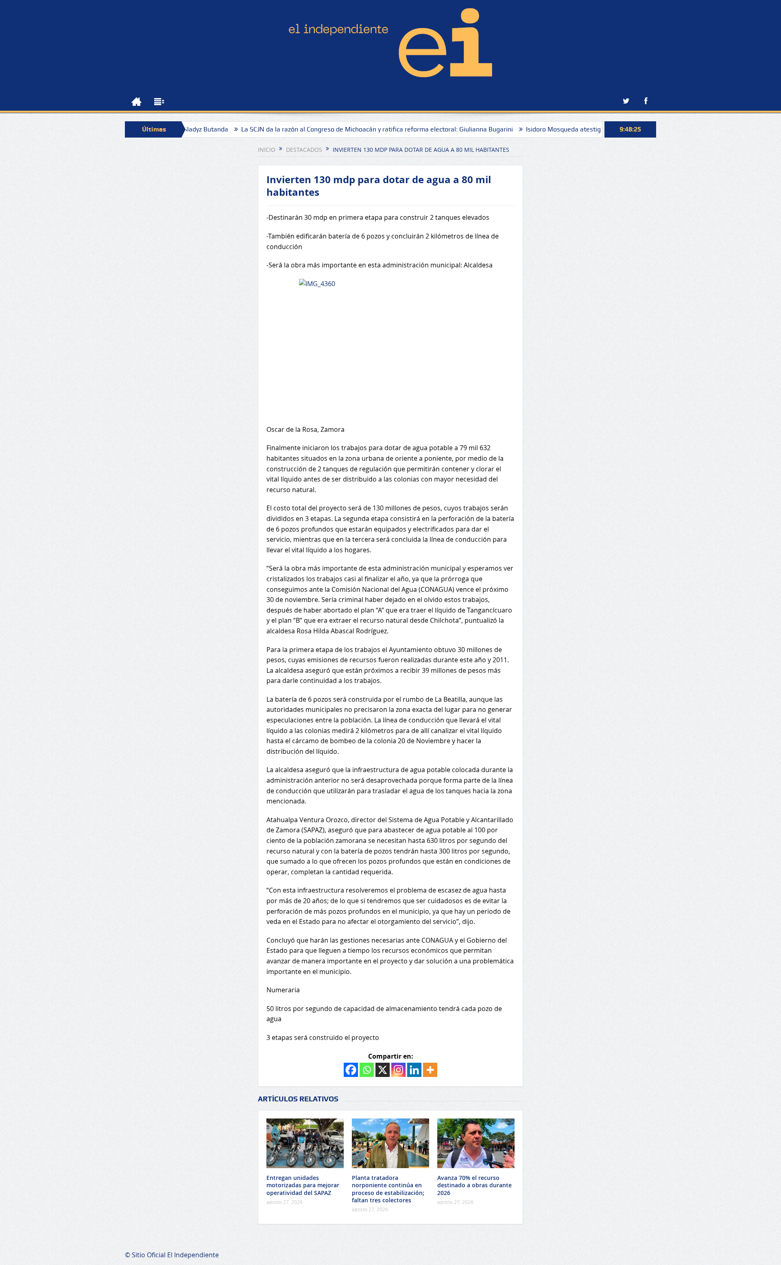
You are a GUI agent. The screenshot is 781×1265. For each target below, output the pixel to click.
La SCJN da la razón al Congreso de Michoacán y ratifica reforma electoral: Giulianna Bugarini (339, 129)
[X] (382, 1070)
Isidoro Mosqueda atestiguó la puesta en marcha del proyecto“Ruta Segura (598, 129)
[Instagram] (398, 1070)
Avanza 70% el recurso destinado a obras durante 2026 (474, 1185)
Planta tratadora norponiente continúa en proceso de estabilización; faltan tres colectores (388, 1189)
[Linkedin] (414, 1070)
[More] (430, 1070)
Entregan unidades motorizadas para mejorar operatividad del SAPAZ (302, 1185)
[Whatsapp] (367, 1070)
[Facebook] (351, 1070)
